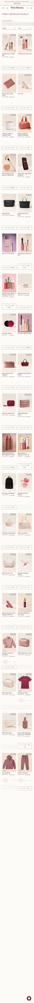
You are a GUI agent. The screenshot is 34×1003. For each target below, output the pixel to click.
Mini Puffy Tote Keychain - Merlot (25, 374)
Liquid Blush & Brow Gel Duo (24, 254)
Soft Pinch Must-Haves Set (25, 54)
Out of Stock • (26, 508)
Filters (4, 28)
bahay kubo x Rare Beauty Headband (25, 174)
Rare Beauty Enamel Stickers (23, 574)
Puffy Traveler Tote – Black (23, 214)
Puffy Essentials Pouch (8, 413)
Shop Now (17, 3)
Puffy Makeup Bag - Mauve (23, 414)
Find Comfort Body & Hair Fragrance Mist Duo (8, 454)
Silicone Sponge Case (23, 293)
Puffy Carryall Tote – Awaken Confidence (23, 134)
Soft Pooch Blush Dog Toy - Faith (23, 613)
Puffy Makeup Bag (7, 733)
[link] (9, 57)
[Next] (16, 662)
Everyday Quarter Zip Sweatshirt (7, 653)
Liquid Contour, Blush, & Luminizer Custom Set (9, 294)
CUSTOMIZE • (25, 68)
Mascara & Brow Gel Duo (24, 333)
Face (16, 24)
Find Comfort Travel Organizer (7, 374)
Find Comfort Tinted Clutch (7, 94)
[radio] (5, 662)
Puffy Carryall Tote (23, 533)
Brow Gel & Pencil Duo (8, 253)
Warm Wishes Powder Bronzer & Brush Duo (8, 174)
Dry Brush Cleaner (7, 333)
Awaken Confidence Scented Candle (7, 134)
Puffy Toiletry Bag (7, 693)
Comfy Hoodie (6, 773)
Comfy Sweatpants (23, 773)
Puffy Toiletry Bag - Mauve (25, 653)
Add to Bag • (10, 68)
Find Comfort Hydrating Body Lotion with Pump (24, 733)
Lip (21, 24)
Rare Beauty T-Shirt (23, 693)
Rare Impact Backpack (8, 493)
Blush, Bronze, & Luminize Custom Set (23, 454)
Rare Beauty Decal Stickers (23, 494)
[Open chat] (29, 998)
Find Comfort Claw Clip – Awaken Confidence (9, 613)
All (4, 24)
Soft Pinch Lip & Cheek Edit (8, 54)
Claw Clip (20, 94)
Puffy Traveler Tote (7, 573)
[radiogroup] (10, 662)
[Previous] (3, 662)
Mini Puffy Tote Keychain (8, 533)
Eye (26, 24)
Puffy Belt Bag (6, 214)
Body (31, 24)
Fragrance (10, 24)
